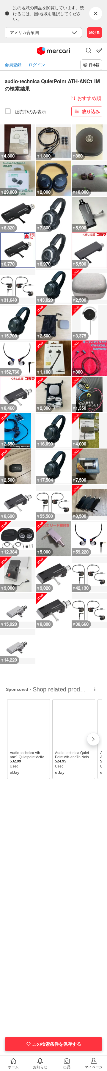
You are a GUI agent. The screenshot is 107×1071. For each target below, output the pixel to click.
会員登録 (13, 64)
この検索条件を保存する (56, 1044)
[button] (88, 51)
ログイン (37, 64)
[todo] (99, 50)
